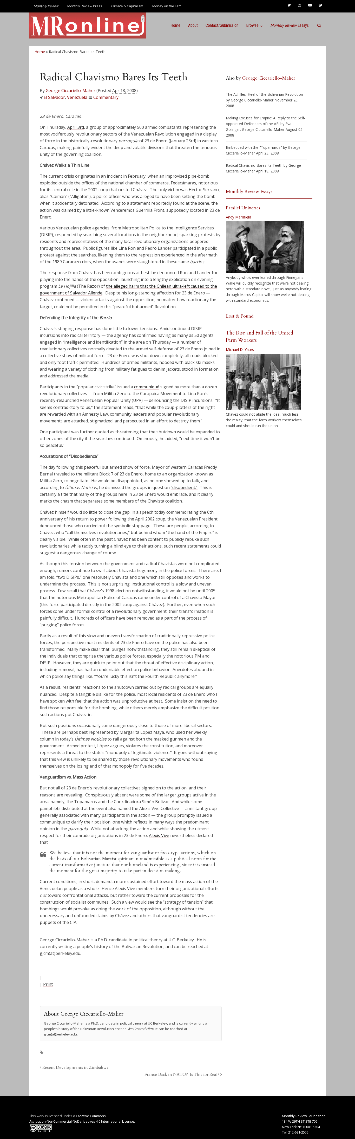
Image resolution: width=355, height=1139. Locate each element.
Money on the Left (166, 6)
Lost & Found (240, 316)
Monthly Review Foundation (304, 1116)
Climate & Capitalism (127, 6)
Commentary (106, 97)
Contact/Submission (222, 25)
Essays (289, 25)
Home (175, 25)
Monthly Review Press (84, 6)
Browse (252, 25)
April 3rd (75, 127)
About (193, 25)
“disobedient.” (184, 487)
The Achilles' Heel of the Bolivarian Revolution (264, 94)
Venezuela (77, 97)
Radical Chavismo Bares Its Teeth (254, 165)
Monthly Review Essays (249, 191)
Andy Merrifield (238, 217)
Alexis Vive (159, 835)
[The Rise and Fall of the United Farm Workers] (263, 382)
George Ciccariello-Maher (70, 90)
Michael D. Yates (240, 349)
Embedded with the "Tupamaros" (254, 147)
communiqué (146, 387)
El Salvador (54, 97)
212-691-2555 (298, 1132)
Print (48, 984)
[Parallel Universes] (265, 247)
